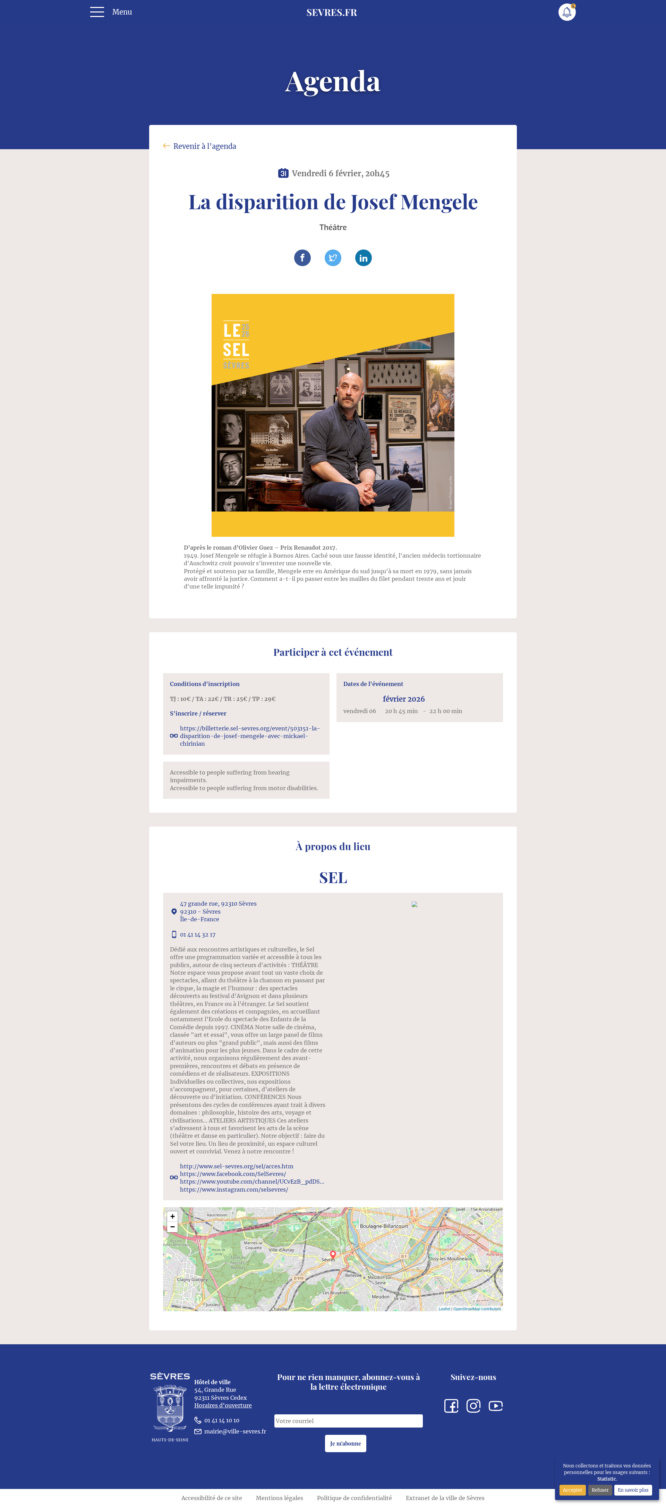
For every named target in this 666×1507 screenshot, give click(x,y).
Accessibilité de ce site (211, 1498)
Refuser (600, 1490)
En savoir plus (633, 1490)
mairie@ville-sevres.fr (235, 1431)
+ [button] (172, 1216)
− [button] (172, 1226)
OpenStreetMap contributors (477, 1308)
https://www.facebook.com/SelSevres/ (233, 1173)
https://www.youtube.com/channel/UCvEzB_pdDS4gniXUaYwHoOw (253, 1181)
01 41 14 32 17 (197, 934)
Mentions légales (279, 1498)
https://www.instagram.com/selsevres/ (234, 1189)
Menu (122, 12)
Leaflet (444, 1308)
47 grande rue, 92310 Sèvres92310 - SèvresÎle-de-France (218, 911)
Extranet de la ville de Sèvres (445, 1498)
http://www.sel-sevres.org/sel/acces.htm (236, 1166)
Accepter (572, 1490)
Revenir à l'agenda (204, 146)
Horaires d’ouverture (223, 1405)
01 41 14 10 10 (221, 1420)
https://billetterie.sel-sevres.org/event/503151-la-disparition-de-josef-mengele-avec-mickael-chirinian (250, 736)
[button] (302, 257)
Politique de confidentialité (354, 1498)
